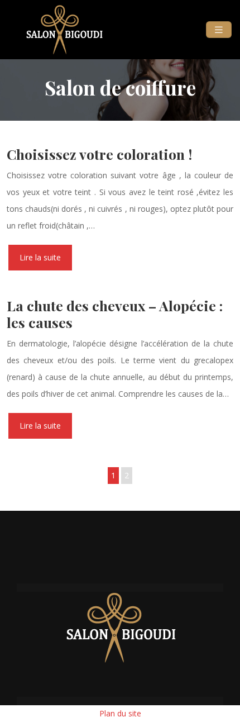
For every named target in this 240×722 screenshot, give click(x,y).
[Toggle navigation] (219, 30)
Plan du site (120, 713)
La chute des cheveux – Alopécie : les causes (115, 313)
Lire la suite (40, 257)
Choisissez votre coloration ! (99, 154)
